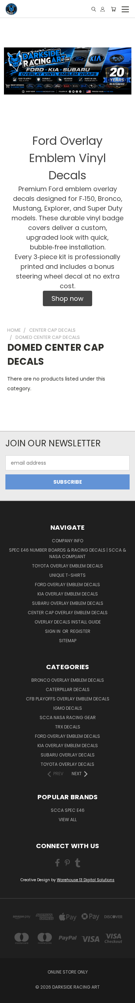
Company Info (67, 541)
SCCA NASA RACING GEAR (68, 717)
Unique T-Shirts (67, 575)
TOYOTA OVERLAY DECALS (67, 764)
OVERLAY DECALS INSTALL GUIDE (68, 622)
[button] (67, 298)
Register (80, 631)
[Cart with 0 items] (113, 9)
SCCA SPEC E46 (68, 810)
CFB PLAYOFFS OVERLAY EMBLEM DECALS (67, 699)
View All (68, 819)
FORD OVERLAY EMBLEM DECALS (67, 584)
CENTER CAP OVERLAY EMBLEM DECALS (68, 612)
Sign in (53, 631)
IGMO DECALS (67, 708)
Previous (11, 996)
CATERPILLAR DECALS (68, 689)
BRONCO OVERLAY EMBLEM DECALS (67, 680)
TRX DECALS (67, 727)
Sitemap (67, 641)
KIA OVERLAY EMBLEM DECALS (67, 594)
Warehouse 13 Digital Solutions (85, 880)
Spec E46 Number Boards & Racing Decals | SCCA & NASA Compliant (67, 553)
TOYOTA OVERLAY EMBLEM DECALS (67, 566)
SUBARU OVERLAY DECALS (68, 755)
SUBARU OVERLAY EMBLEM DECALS (67, 603)
